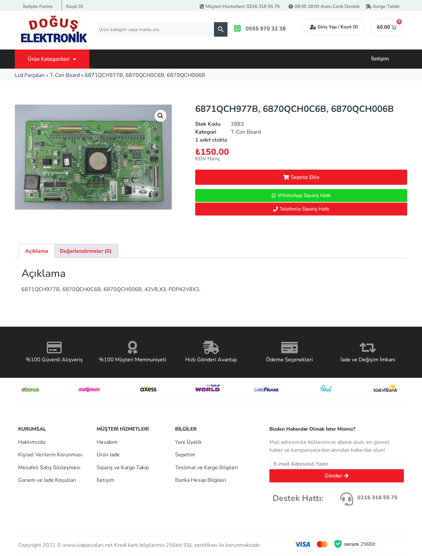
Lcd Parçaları (30, 75)
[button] (160, 116)
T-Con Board (65, 75)
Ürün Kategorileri (49, 59)
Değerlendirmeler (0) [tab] (86, 251)
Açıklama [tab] (36, 251)
